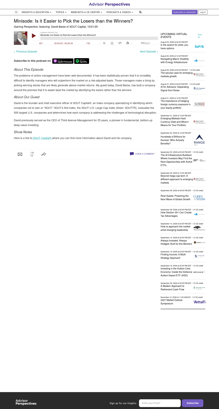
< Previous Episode (25, 51)
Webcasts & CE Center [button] (86, 12)
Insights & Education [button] (36, 12)
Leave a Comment (144, 153)
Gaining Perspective (26, 26)
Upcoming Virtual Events (174, 35)
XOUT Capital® (41, 138)
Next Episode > (149, 51)
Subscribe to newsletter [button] (185, 12)
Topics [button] (60, 12)
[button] (32, 154)
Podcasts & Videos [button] (119, 12)
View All (200, 35)
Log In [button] (203, 12)
